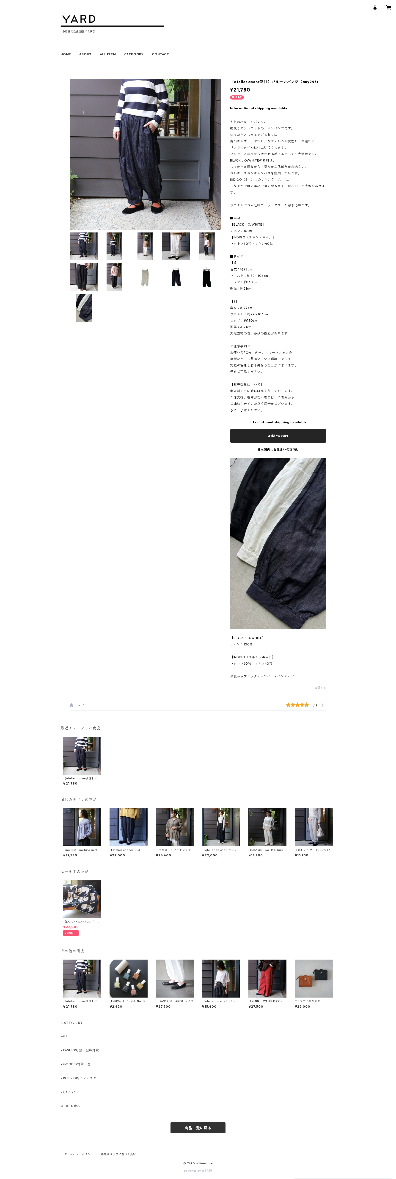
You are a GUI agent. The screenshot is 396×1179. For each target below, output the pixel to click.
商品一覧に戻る (198, 1128)
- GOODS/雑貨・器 (75, 1064)
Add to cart (278, 436)
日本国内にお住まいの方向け (278, 450)
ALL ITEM (108, 54)
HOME (65, 54)
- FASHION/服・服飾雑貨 (79, 1050)
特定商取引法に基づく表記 (118, 1154)
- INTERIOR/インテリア (78, 1078)
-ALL (64, 1036)
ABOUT (85, 54)
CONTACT (160, 54)
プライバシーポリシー (79, 1154)
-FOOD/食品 (70, 1106)
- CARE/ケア (70, 1092)
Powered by (193, 1170)
